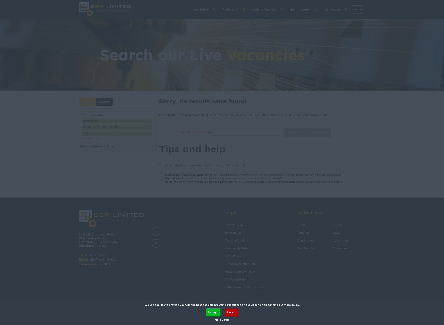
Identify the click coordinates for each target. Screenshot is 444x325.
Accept (213, 312)
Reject (232, 312)
